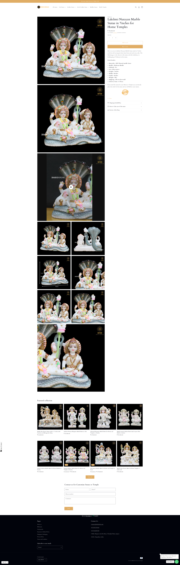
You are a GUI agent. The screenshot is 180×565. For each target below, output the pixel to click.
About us (39, 524)
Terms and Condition (42, 539)
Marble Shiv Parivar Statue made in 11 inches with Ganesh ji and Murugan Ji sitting (48, 432)
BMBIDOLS (133, 560)
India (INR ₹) (41, 559)
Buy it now (125, 46)
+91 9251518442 (95, 527)
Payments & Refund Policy (43, 532)
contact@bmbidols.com (97, 524)
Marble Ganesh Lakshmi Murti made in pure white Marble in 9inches (128, 432)
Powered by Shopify (139, 560)
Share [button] (110, 98)
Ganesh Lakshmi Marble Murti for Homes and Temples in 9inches (74, 469)
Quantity (109, 35)
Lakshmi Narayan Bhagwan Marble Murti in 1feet (75, 431)
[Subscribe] (61, 547)
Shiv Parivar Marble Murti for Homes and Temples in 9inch (102, 469)
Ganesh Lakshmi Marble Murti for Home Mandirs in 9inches (49, 469)
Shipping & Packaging (42, 534)
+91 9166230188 (95, 530)
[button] (62, 7)
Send (68, 508)
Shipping (115, 32)
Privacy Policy (40, 536)
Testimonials (40, 529)
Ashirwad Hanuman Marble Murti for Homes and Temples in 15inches (101, 432)
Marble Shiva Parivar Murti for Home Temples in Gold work (128, 469)
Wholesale (39, 527)
